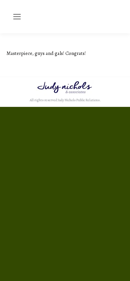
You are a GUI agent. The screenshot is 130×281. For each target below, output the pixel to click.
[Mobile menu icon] (17, 16)
